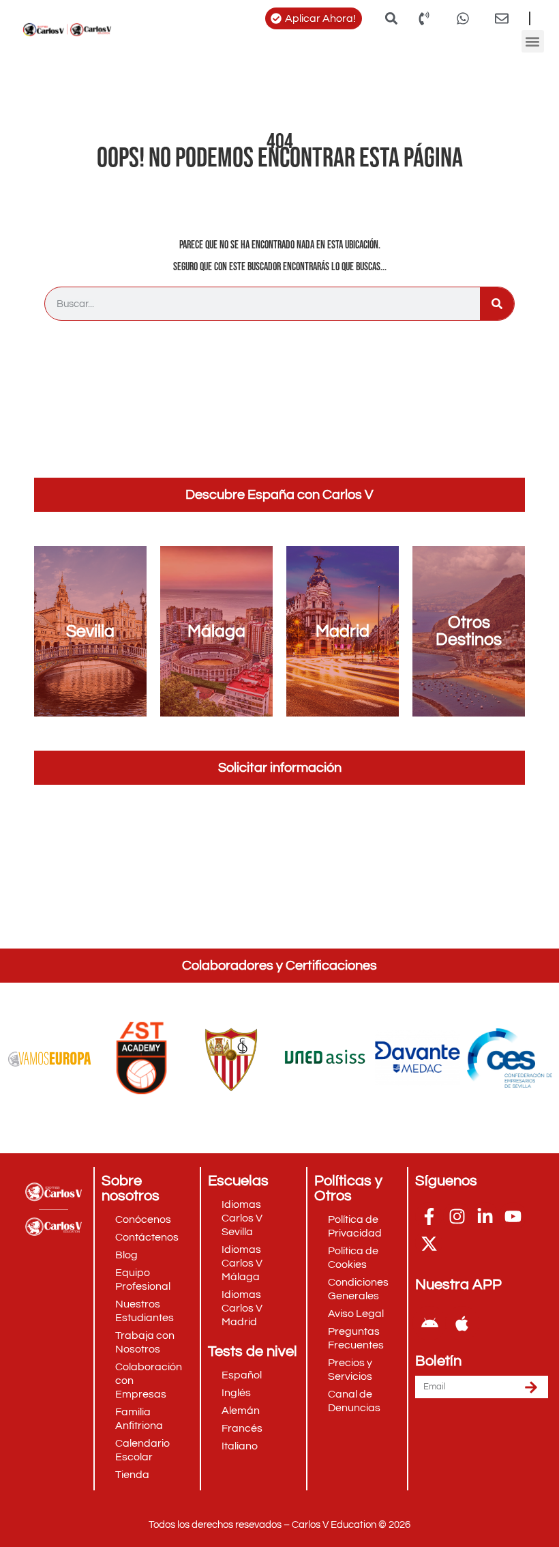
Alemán (241, 1410)
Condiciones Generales (358, 1289)
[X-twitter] (428, 1243)
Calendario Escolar (142, 1450)
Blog (126, 1254)
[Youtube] (512, 1216)
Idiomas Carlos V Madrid (242, 1308)
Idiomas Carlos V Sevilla (242, 1218)
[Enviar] (531, 1387)
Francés (242, 1428)
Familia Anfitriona (139, 1418)
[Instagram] (456, 1216)
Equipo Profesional (142, 1279)
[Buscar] (497, 303)
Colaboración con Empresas (148, 1380)
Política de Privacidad (355, 1226)
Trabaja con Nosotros (145, 1342)
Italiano (240, 1446)
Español (242, 1375)
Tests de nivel (252, 1351)
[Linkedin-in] (484, 1216)
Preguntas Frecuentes (356, 1338)
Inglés (236, 1392)
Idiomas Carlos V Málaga (242, 1263)
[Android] (429, 1323)
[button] (391, 18)
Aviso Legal (356, 1313)
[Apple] (462, 1323)
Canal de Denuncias (354, 1401)
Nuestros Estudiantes (144, 1311)
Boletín (438, 1361)
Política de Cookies (353, 1257)
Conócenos (143, 1219)
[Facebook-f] (428, 1216)
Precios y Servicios (350, 1369)
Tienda (132, 1474)
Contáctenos (147, 1237)
